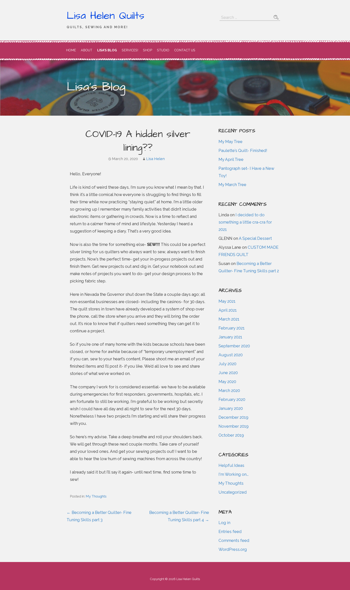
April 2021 (228, 310)
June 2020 (228, 372)
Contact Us (184, 50)
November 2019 (234, 426)
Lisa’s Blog (107, 50)
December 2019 (233, 417)
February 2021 (232, 328)
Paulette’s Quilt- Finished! (243, 150)
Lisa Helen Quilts (105, 16)
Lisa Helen (155, 159)
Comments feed (234, 540)
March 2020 (229, 390)
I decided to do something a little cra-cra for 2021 (245, 222)
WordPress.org (233, 549)
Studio (163, 50)
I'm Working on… (234, 474)
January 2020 (231, 408)
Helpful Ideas (231, 465)
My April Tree (231, 159)
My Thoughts (96, 496)
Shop (147, 50)
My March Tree (232, 184)
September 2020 (234, 345)
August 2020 (231, 354)
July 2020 (227, 363)
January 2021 (230, 337)
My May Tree (230, 141)
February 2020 (232, 399)
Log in (224, 522)
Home (71, 50)
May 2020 (227, 381)
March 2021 (229, 319)
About (86, 50)
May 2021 (227, 301)
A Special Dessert (255, 238)
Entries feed (230, 531)
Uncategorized (233, 492)
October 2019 (231, 435)
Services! (130, 50)
